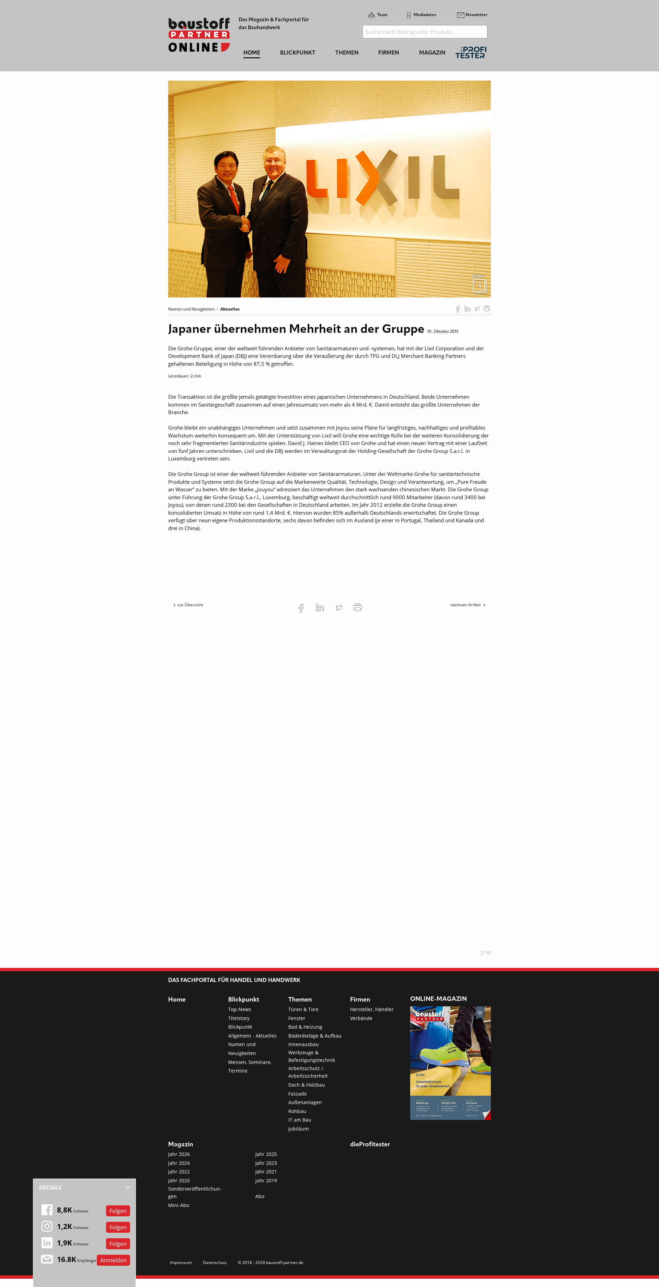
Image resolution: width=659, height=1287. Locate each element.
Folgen (118, 1211)
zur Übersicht (190, 605)
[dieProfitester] (470, 54)
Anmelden (113, 1260)
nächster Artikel (466, 605)
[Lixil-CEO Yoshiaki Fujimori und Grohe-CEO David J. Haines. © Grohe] (329, 188)
